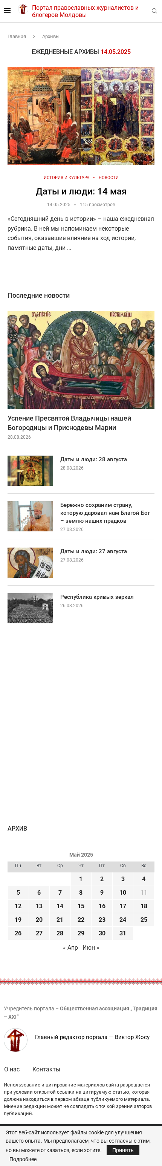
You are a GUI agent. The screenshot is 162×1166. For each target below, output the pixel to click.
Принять (123, 1150)
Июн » (91, 947)
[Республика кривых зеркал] (30, 608)
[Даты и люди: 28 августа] (30, 471)
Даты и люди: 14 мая (81, 191)
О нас (12, 1069)
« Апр (70, 947)
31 (122, 933)
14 (60, 906)
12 (18, 906)
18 (144, 906)
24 (122, 919)
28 (60, 933)
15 (81, 906)
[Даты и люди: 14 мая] (81, 116)
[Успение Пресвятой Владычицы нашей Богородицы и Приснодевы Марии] (81, 360)
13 (39, 906)
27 (39, 933)
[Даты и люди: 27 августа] (30, 563)
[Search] (154, 11)
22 (81, 919)
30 (102, 933)
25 (144, 919)
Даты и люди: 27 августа (93, 551)
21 (60, 919)
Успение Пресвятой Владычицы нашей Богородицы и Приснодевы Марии (69, 423)
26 (18, 933)
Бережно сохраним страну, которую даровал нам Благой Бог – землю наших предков (105, 513)
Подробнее (23, 1159)
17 (122, 906)
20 (39, 919)
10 (122, 892)
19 (18, 919)
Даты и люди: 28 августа (93, 459)
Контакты (46, 1069)
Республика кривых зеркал (97, 597)
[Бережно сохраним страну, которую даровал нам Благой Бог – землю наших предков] (30, 516)
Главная (17, 36)
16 (102, 906)
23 (102, 919)
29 (81, 933)
